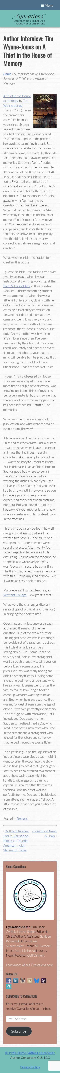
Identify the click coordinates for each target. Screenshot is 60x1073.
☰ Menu (47, 5)
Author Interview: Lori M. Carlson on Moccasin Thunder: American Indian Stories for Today (16, 840)
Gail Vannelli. (36, 955)
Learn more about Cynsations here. (30, 965)
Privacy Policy (30, 1067)
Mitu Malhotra (25, 950)
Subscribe (18, 1031)
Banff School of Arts (16, 286)
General (22, 818)
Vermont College (14, 595)
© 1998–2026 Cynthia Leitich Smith (30, 1053)
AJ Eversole (43, 946)
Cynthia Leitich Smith (20, 931)
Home (7, 74)
